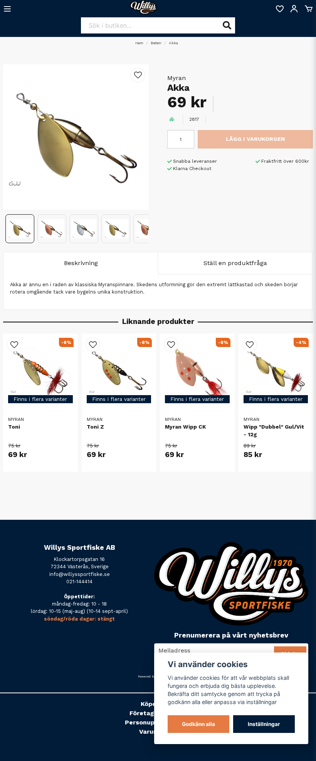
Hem (139, 43)
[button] (138, 75)
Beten (156, 43)
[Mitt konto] (294, 9)
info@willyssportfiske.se (79, 574)
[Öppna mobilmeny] (7, 9)
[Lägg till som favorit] (279, 9)
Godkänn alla (198, 724)
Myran (176, 78)
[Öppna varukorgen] (308, 9)
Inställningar (264, 724)
